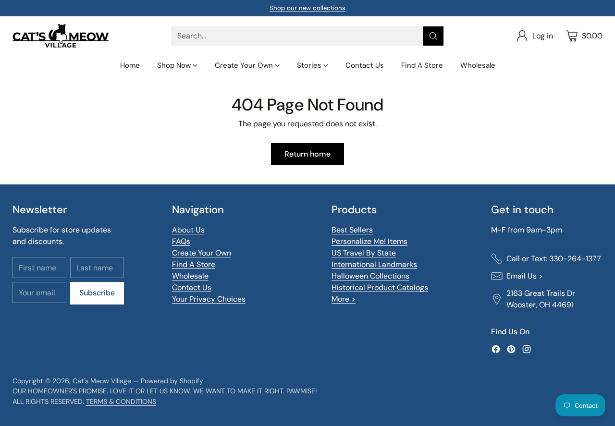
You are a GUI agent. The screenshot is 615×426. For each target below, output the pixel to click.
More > (344, 299)
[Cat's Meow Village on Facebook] (496, 350)
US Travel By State (364, 253)
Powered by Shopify (172, 381)
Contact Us (191, 287)
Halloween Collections (370, 276)
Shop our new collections (307, 8)
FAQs (181, 241)
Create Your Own (201, 253)
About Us (188, 230)
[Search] (433, 36)
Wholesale (190, 276)
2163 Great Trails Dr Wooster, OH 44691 (540, 299)
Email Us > (524, 276)
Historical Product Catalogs (380, 287)
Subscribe (97, 293)
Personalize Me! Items (369, 241)
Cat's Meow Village (102, 381)
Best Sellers (352, 230)
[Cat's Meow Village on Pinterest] (511, 350)
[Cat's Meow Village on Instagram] (526, 350)
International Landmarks (374, 264)
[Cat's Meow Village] (60, 36)
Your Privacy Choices (209, 299)
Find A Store (193, 264)
